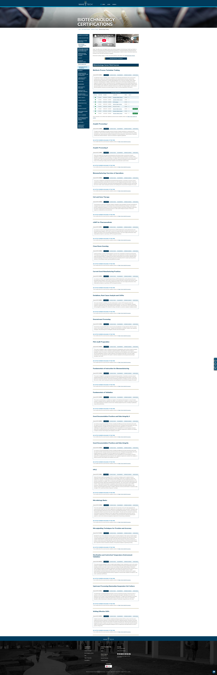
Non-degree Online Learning (82, 112)
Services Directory (104, 658)
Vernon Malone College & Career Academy (82, 54)
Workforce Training (94, 29)
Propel (80, 105)
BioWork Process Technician (83, 68)
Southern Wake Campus (118, 97)
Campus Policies (124, 671)
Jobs (85, 655)
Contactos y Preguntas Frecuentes (81, 126)
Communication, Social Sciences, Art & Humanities (83, 74)
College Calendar (87, 650)
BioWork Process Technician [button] (116, 58)
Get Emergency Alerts (89, 653)
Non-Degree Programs (86, 29)
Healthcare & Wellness (81, 87)
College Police (104, 655)
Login (108, 4)
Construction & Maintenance (82, 78)
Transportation (82, 103)
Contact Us (107, 671)
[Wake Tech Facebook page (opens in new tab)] (118, 654)
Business (80, 70)
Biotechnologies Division (130, 55)
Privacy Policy (118, 671)
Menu (103, 4)
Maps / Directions (87, 658)
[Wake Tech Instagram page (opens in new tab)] (120, 654)
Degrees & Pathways (83, 35)
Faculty (80, 58)
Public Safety (81, 97)
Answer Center (87, 648)
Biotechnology (82, 64)
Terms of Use (113, 671)
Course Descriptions (83, 38)
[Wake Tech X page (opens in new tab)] (122, 654)
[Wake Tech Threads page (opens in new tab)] (128, 654)
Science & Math (82, 100)
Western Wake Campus (117, 111)
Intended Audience (127, 75)
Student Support (104, 660)
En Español (81, 122)
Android (102, 648)
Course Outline (113, 75)
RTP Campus (115, 102)
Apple (102, 650)
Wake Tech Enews (121, 648)
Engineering (81, 84)
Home (80, 29)
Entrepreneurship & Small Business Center (83, 118)
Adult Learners (82, 115)
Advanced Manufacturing (82, 61)
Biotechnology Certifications (96, 22)
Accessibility (87, 660)
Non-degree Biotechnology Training (82, 45)
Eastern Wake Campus (117, 104)
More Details (135, 75)
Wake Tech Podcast (121, 650)
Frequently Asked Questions (82, 41)
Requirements (120, 75)
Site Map (129, 671)
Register (135, 108)
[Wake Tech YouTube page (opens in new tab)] (124, 654)
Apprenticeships (82, 108)
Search (114, 4)
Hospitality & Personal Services (82, 91)
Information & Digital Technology (83, 94)
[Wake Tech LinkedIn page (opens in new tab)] (126, 654)
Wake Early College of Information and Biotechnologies (83, 50)
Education (80, 81)
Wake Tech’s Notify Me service (124, 141)
